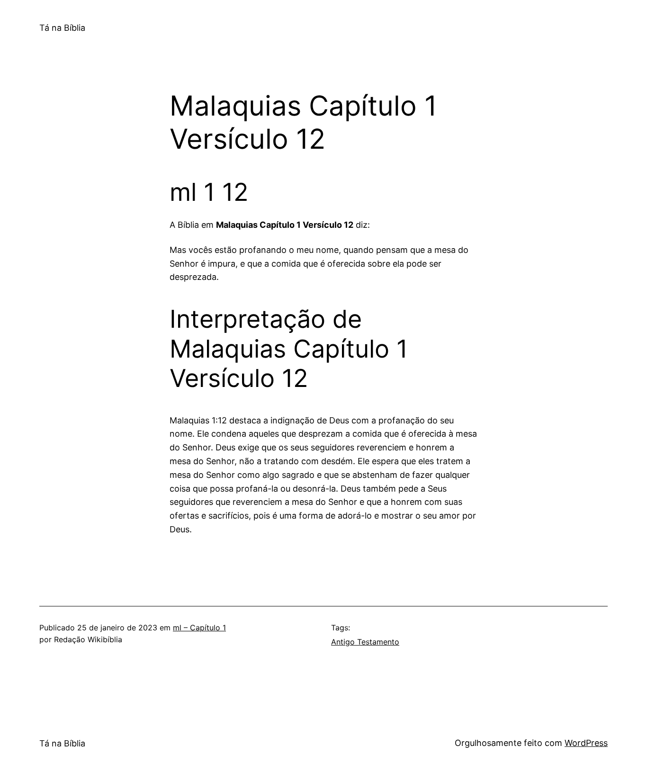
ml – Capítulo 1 (199, 627)
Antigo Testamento (365, 641)
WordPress (586, 743)
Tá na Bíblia (62, 28)
